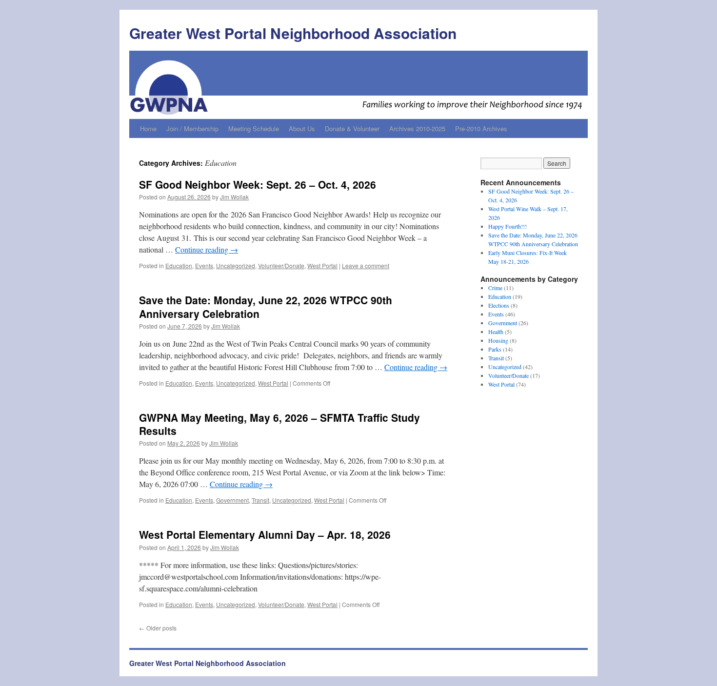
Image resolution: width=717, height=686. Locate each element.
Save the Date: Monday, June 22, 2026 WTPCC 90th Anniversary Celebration (265, 306)
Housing (498, 340)
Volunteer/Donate (281, 265)
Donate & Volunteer (352, 128)
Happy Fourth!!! (507, 226)
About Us (302, 128)
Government (232, 500)
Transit (260, 500)
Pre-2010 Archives (481, 128)
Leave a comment (365, 265)
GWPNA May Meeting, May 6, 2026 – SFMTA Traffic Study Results (279, 424)
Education (178, 265)
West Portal (322, 265)
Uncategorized (235, 265)
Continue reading (206, 249)
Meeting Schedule (253, 128)
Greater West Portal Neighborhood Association (293, 32)
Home (148, 128)
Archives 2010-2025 (417, 128)
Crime (495, 288)
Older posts (158, 628)
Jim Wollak (234, 197)
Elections (498, 305)
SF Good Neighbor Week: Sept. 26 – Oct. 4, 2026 (257, 184)
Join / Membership (192, 128)
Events (204, 265)
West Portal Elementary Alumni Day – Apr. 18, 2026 (265, 534)
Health (495, 331)
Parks (494, 349)
